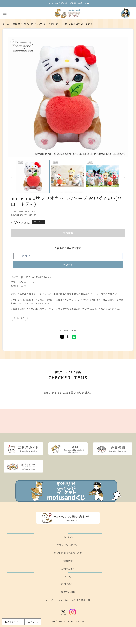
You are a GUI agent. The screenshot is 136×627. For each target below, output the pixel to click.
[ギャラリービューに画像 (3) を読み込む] (102, 176)
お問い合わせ (68, 584)
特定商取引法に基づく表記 (68, 553)
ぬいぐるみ (19, 318)
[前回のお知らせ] (6, 3)
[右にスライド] (124, 177)
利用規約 (68, 537)
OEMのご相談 (68, 592)
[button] (5, 13)
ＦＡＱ (68, 576)
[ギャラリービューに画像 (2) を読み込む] (67, 176)
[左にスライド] (11, 177)
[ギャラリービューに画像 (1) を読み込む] (32, 176)
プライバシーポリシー (68, 545)
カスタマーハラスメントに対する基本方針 (68, 599)
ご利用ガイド (68, 568)
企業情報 (68, 560)
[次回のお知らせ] (130, 3)
